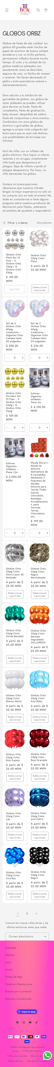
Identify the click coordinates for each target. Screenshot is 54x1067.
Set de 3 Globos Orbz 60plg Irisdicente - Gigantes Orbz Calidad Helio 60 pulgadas (14, 332)
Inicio (8, 962)
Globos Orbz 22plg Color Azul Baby (38, 698)
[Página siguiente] (36, 913)
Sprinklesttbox (24, 1047)
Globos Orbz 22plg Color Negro (38, 875)
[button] (6, 10)
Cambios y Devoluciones (18, 984)
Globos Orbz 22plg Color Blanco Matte (14, 698)
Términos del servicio (40, 1056)
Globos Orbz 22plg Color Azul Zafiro (38, 816)
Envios (8, 969)
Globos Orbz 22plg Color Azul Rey (13, 875)
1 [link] (17, 913)
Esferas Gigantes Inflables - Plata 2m (37, 398)
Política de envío (15, 1061)
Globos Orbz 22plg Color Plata (38, 258)
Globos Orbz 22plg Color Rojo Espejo (13, 757)
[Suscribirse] (45, 937)
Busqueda (10, 947)
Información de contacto (38, 1061)
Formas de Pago (14, 977)
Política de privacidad (17, 1056)
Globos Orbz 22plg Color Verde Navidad (14, 633)
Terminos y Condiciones (18, 999)
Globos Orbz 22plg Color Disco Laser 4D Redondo (15, 573)
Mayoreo (10, 955)
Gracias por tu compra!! (18, 991)
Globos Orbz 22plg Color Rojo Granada (39, 757)
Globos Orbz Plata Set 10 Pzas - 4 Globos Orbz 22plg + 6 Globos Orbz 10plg (13, 263)
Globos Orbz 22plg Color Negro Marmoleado (38, 573)
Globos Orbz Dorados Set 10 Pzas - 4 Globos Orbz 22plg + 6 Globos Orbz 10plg (13, 402)
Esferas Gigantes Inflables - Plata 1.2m (12, 468)
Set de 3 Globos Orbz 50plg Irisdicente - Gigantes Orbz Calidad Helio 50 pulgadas (39, 332)
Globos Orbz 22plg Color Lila (13, 816)
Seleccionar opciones (40, 288)
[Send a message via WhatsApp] (47, 1055)
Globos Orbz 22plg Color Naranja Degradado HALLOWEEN (38, 636)
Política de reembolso (32, 1051)
